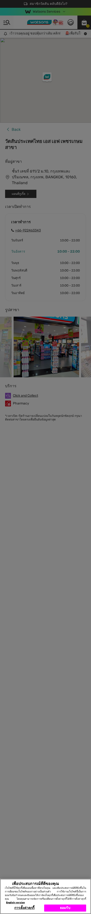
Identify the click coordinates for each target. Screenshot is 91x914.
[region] (45, 896)
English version (15, 902)
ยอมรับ (65, 908)
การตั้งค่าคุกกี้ (24, 908)
